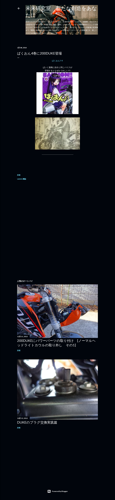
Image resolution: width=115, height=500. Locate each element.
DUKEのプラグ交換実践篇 (37, 422)
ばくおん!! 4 (57, 60)
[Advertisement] (57, 207)
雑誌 (24, 179)
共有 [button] (18, 175)
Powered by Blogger (60, 491)
